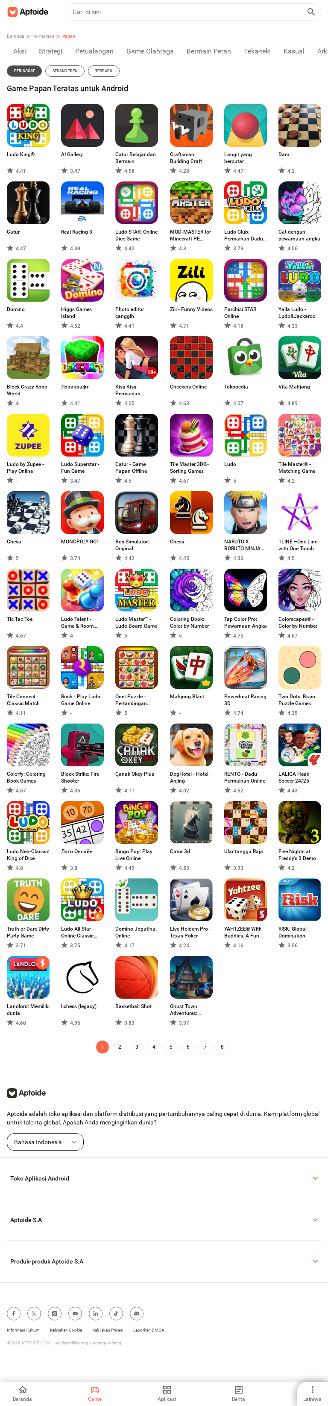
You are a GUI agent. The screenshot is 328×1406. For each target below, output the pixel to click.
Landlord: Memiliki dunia (28, 1009)
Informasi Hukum (23, 1330)
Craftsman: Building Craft (186, 157)
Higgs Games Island (76, 312)
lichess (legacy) (79, 1006)
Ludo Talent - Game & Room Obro (77, 622)
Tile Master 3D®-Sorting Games (189, 467)
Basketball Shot (133, 1006)
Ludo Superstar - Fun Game (80, 467)
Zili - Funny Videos (191, 309)
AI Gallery (72, 154)
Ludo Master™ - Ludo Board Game (136, 622)
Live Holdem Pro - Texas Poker (190, 932)
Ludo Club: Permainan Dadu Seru (243, 235)
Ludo (230, 464)
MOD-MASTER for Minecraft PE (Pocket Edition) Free (190, 235)
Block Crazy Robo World (27, 390)
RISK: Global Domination (292, 932)
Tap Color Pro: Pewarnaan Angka (245, 622)
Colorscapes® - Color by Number (297, 622)
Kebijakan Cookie (66, 1330)
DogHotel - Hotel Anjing (189, 777)
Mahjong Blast (187, 697)
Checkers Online (188, 387)
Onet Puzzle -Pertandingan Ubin (131, 700)
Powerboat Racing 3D (245, 700)
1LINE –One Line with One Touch (297, 545)
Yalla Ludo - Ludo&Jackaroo (297, 312)
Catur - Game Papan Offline (131, 467)
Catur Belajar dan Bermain (135, 157)
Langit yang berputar (238, 157)
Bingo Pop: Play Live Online (133, 854)
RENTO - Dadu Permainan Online (244, 777)
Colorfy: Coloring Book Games (26, 777)
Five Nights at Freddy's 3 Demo (297, 854)
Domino (16, 309)
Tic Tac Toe (19, 619)
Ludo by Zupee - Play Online (25, 467)
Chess (14, 542)
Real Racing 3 (76, 232)
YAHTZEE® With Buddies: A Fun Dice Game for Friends (243, 932)
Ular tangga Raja (243, 851)
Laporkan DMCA (148, 1330)
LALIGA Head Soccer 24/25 (294, 777)
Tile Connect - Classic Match (23, 700)
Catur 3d (180, 851)
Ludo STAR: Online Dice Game (136, 235)
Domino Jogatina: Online (136, 932)
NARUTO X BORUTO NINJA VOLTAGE (242, 545)
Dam (283, 154)
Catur (13, 232)
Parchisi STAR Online (240, 312)
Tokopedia (236, 387)
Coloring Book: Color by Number (189, 622)
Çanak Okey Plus (134, 774)
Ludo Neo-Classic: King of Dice (28, 854)
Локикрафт (75, 387)
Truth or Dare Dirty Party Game (28, 932)
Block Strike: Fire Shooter (80, 777)
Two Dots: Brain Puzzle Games (296, 700)
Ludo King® (21, 154)
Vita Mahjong (294, 387)
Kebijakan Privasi (107, 1330)
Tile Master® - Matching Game (296, 467)
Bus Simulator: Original (132, 545)
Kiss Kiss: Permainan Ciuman (128, 390)
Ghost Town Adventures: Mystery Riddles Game (188, 1010)
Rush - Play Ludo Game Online (80, 700)
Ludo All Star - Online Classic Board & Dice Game (77, 932)
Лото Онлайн (77, 851)
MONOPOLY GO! (79, 542)
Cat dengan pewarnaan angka (299, 235)
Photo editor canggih (129, 312)
